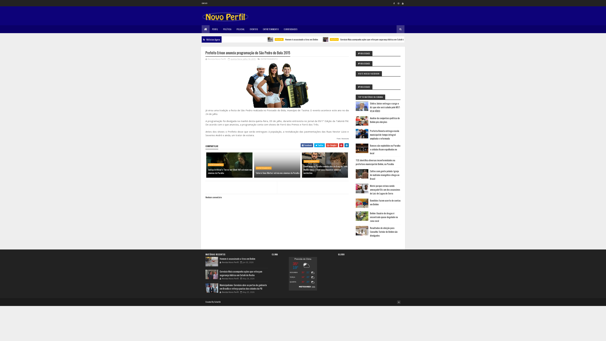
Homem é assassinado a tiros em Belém (289, 39)
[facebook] (394, 3)
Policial (241, 29)
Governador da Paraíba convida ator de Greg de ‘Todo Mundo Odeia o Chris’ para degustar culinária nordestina (325, 170)
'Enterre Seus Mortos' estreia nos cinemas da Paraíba (277, 173)
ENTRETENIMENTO (269, 59)
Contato (204, 3)
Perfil (215, 29)
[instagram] (398, 3)
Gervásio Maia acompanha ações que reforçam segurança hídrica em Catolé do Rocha (363, 39)
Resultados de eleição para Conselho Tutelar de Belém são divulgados (384, 231)
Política (227, 29)
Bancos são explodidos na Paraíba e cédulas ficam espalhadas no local (385, 149)
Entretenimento (271, 29)
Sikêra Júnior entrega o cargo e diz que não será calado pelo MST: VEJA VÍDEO (385, 107)
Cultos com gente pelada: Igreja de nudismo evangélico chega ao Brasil (384, 174)
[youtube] (402, 3)
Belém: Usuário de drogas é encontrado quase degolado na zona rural (384, 216)
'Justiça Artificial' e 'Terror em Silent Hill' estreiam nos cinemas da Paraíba (230, 171)
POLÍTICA (322, 39)
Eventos (254, 29)
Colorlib (217, 301)
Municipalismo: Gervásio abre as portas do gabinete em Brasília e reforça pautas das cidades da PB (243, 286)
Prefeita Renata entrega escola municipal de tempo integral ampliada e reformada (384, 134)
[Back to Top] (399, 302)
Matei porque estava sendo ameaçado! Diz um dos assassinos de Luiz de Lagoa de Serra (385, 189)
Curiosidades (290, 29)
